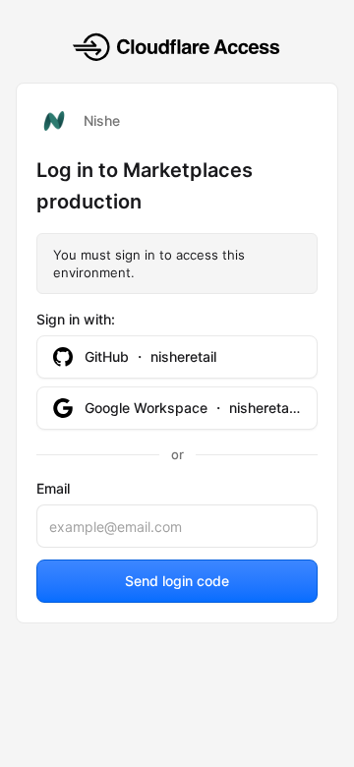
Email (53, 488)
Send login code (177, 580)
